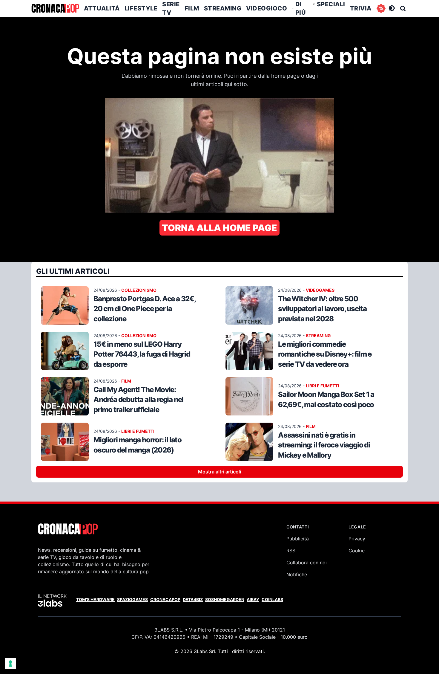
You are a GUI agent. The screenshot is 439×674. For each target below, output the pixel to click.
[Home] (55, 8)
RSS (290, 551)
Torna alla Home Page (219, 227)
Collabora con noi (306, 563)
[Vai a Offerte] (381, 8)
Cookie (357, 551)
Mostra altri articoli (219, 472)
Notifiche (296, 574)
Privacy (357, 539)
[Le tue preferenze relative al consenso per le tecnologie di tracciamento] (10, 663)
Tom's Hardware (95, 599)
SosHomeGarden (224, 599)
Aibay (253, 599)
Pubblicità (297, 539)
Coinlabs (272, 599)
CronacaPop (165, 599)
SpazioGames (132, 599)
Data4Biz (193, 599)
